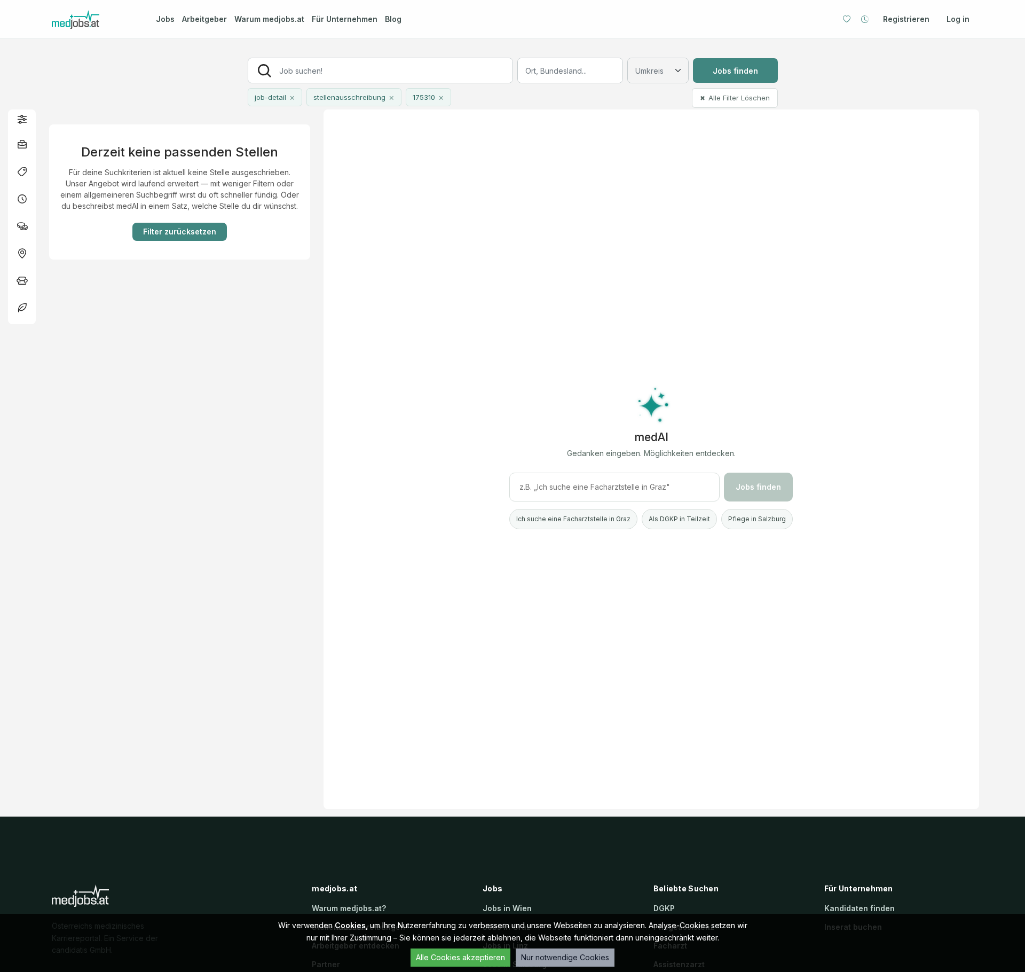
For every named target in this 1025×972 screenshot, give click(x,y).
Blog (393, 18)
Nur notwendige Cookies (565, 957)
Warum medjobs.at (269, 18)
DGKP (664, 908)
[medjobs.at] (94, 19)
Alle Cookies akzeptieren (460, 957)
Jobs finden (735, 70)
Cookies (350, 925)
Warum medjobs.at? (349, 908)
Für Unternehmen (344, 18)
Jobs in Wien (507, 908)
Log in (958, 18)
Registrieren (906, 18)
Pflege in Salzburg (757, 519)
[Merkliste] (846, 19)
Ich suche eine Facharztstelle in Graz (573, 519)
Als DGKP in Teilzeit (679, 519)
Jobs (165, 18)
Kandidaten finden (859, 908)
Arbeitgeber (204, 18)
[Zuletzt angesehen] (865, 19)
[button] (22, 118)
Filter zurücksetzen (179, 231)
